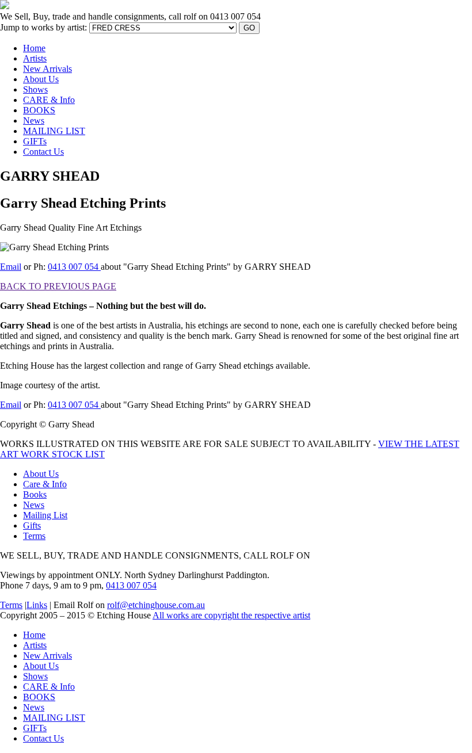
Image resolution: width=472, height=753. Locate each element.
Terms (34, 536)
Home (34, 48)
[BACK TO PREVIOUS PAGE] (211, 227)
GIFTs (35, 141)
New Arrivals (47, 69)
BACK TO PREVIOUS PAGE (58, 286)
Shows (35, 89)
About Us (41, 79)
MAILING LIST (54, 131)
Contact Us (43, 151)
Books (35, 494)
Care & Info (45, 484)
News (33, 120)
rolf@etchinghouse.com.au (156, 605)
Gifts (32, 525)
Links (36, 605)
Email (10, 267)
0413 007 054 (74, 267)
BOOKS (39, 110)
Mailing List (45, 515)
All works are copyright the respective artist (231, 615)
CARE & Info (49, 100)
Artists (35, 58)
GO (249, 28)
